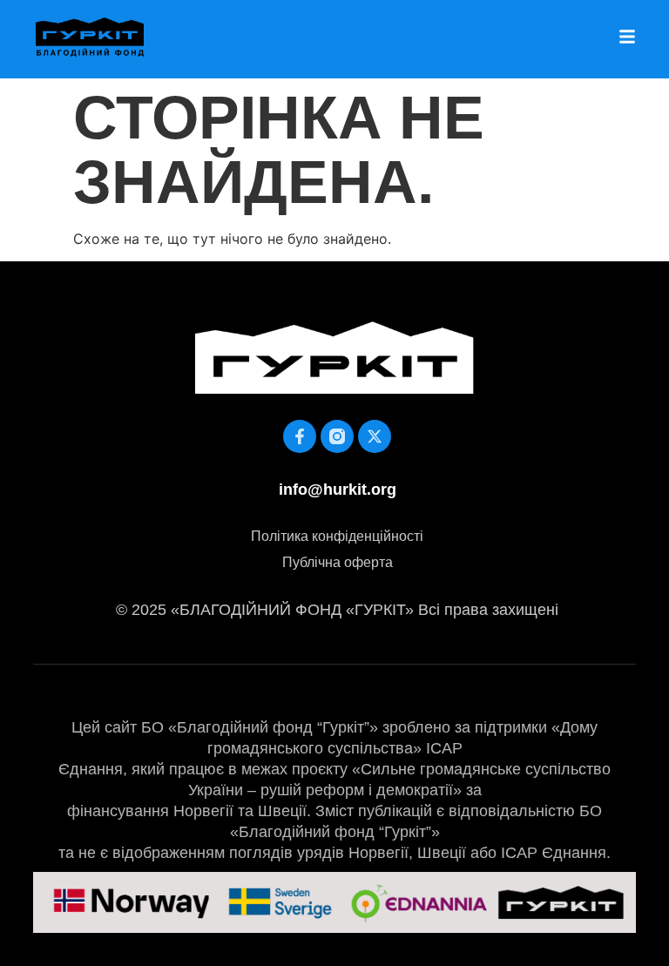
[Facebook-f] (299, 436)
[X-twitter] (374, 436)
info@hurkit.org (337, 489)
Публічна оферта (337, 562)
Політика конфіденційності (337, 536)
